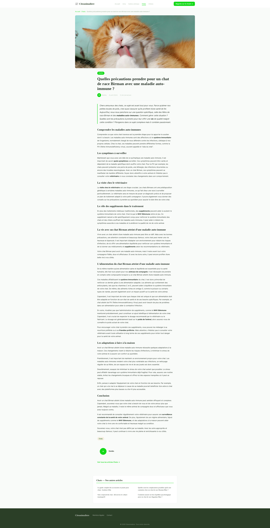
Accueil (117, 4)
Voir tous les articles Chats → (108, 462)
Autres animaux (133, 4)
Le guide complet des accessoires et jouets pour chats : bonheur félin (113, 489)
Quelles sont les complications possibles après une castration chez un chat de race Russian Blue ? (154, 489)
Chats (144, 4)
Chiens (150, 4)
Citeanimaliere (84, 3)
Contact (109, 515)
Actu (124, 4)
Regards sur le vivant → (184, 4)
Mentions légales (98, 515)
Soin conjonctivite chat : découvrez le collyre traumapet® (112, 496)
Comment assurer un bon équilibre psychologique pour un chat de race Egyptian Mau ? (154, 496)
